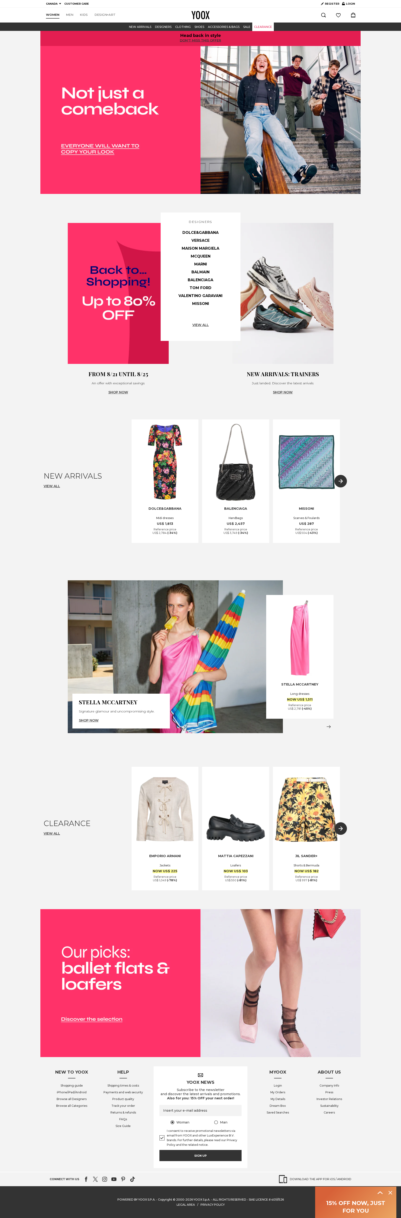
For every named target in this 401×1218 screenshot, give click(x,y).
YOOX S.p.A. (202, 1199)
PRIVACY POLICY (212, 1204)
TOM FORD (200, 288)
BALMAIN (200, 272)
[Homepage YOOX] (200, 15)
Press (329, 1092)
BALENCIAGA (200, 280)
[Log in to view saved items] (338, 15)
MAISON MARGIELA (200, 248)
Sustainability (329, 1105)
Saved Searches (278, 1112)
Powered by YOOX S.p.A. (136, 1199)
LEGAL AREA (186, 1204)
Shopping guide (72, 1085)
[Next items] (340, 481)
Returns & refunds (123, 1112)
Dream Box (278, 1105)
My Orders (277, 1092)
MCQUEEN (200, 256)
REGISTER (332, 3)
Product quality (123, 1099)
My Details (278, 1099)
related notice (198, 1144)
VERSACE (200, 240)
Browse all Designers (72, 1099)
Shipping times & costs (123, 1085)
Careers (329, 1112)
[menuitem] (52, 15)
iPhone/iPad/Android (72, 1092)
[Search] (323, 15)
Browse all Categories (71, 1105)
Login (278, 1085)
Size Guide (123, 1126)
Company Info (329, 1085)
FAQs (123, 1119)
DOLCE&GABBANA (200, 232)
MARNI (200, 264)
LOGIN (348, 4)
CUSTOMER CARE (76, 3)
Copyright (165, 1199)
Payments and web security (123, 1092)
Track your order (123, 1105)
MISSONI (200, 303)
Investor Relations (329, 1099)
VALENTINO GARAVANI (200, 296)
